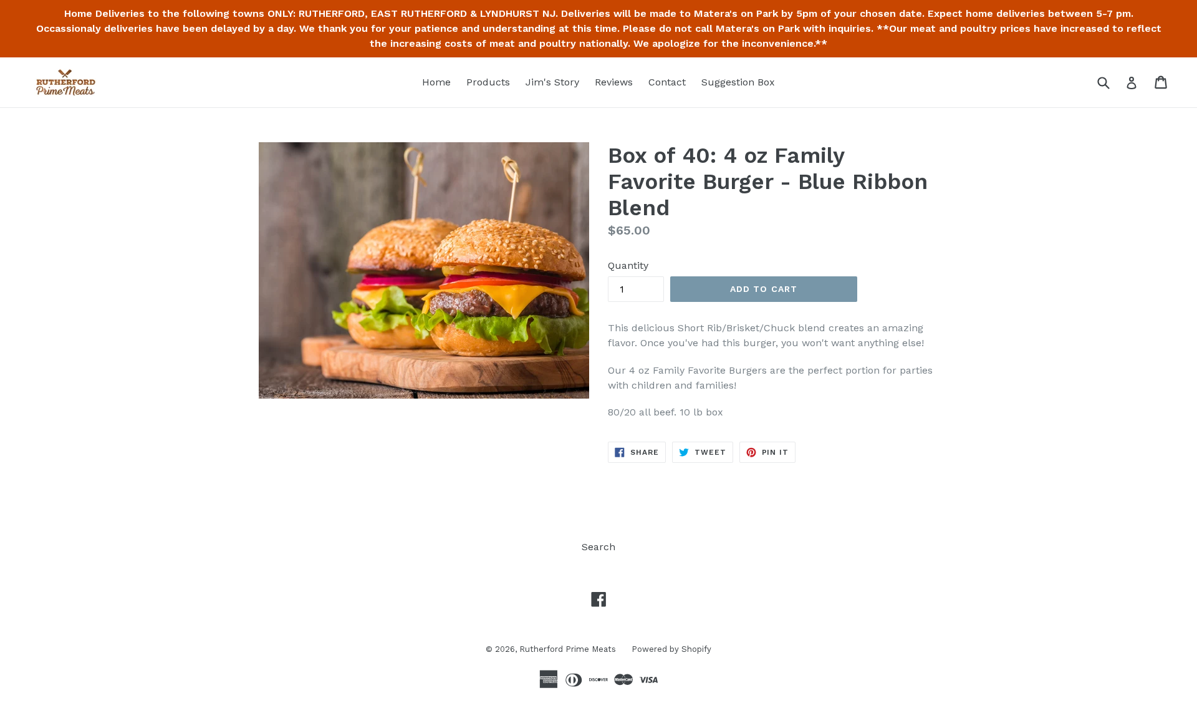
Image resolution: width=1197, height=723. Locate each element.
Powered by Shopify (671, 649)
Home (436, 82)
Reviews (614, 82)
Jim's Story (552, 82)
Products (488, 82)
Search (598, 547)
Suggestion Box (738, 82)
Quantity (628, 265)
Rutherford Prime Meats (567, 649)
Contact (667, 82)
